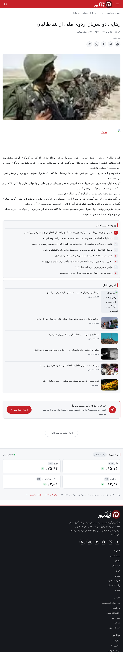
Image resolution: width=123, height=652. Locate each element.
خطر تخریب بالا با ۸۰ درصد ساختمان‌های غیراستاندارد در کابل (85, 250)
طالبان (117, 543)
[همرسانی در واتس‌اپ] (117, 44)
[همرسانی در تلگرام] (110, 44)
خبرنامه (117, 605)
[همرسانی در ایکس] (96, 44)
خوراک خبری (115, 610)
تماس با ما (116, 627)
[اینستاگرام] (103, 524)
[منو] (117, 4)
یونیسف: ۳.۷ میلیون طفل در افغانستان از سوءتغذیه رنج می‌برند (70, 355)
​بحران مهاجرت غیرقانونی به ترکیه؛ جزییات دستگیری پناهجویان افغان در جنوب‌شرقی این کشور (70, 227)
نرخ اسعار (116, 590)
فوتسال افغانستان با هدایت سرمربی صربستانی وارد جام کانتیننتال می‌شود (79, 244)
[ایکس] (110, 524)
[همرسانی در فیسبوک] (103, 44)
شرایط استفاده (114, 637)
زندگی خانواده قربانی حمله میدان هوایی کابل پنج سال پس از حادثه (69, 309)
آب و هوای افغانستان (111, 585)
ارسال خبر (116, 600)
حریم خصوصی (114, 632)
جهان (118, 552)
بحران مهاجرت (114, 562)
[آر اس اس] (82, 524)
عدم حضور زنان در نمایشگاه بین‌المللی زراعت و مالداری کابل (72, 371)
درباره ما (117, 622)
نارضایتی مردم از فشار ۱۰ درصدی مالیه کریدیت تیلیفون (74, 287)
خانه (118, 13)
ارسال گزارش (20, 398)
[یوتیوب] (89, 524)
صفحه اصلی (115, 538)
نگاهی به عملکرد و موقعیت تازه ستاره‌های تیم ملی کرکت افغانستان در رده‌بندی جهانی (74, 239)
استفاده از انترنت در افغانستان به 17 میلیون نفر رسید (75, 324)
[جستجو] (6, 4)
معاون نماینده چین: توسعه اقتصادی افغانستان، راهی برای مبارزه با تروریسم (78, 256)
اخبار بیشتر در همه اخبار (61, 419)
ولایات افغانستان (113, 595)
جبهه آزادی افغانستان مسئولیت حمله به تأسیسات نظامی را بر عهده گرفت (79, 233)
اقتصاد (117, 572)
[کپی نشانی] (89, 44)
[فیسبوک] (117, 524)
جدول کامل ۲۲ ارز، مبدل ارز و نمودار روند (46, 481)
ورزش (118, 557)
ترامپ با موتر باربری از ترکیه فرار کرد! (96, 262)
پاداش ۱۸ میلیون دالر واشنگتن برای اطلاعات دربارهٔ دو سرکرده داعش (68, 340)
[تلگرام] (96, 524)
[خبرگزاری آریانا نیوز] (103, 4)
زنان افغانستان (114, 567)
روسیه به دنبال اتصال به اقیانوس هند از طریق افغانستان (87, 268)
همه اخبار (110, 13)
